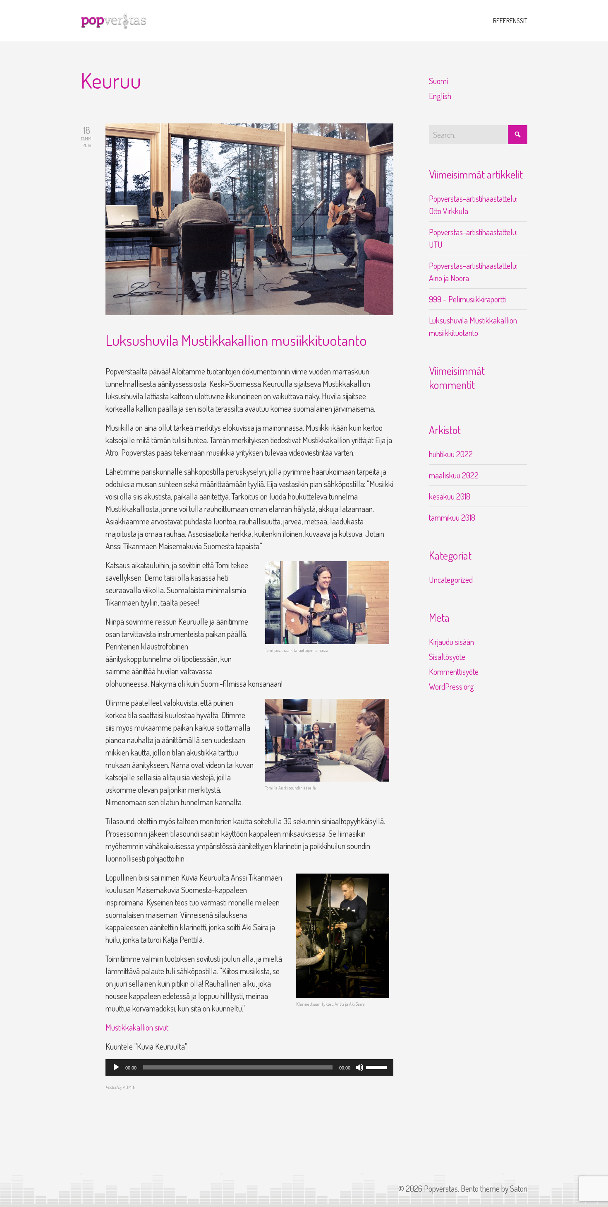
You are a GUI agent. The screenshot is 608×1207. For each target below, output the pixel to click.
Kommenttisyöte (454, 671)
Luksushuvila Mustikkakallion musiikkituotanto (236, 340)
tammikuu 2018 (452, 517)
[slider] (377, 1066)
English (440, 95)
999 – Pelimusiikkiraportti (467, 299)
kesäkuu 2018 (449, 496)
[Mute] (359, 1067)
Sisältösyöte (447, 656)
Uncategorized (451, 579)
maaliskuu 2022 (454, 475)
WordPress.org (451, 686)
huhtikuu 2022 (451, 454)
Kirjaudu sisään (451, 641)
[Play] (116, 1067)
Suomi (438, 80)
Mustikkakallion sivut (136, 1027)
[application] (249, 1067)
